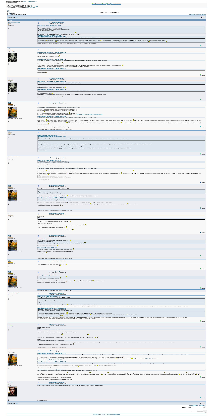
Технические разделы (15, 12)
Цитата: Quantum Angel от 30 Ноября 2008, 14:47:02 (49, 25)
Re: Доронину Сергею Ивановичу (56, 22)
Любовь (9, 48)
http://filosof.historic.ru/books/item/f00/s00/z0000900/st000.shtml (89, 114)
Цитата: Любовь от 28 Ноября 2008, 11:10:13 (47, 135)
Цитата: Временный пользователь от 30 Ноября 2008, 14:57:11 (51, 81)
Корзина (13, 13)
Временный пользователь (14, 22)
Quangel (9, 102)
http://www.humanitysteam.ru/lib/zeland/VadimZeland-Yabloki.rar (50, 359)
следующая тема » (202, 14)
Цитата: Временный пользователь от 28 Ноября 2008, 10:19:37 (52, 136)
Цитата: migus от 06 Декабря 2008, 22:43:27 (47, 238)
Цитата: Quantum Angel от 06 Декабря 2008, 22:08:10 (49, 296)
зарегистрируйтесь (32, 1)
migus (9, 213)
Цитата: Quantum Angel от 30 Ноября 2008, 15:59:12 (49, 160)
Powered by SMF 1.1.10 (98, 414)
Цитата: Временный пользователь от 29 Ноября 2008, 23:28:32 (52, 26)
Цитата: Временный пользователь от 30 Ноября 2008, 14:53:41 (51, 52)
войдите (24, 1)
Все (17, 17)
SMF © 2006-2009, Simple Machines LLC (111, 414)
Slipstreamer (10, 382)
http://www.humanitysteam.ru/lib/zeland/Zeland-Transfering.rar (146, 358)
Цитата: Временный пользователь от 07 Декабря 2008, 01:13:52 (51, 353)
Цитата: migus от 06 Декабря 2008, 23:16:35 (47, 275)
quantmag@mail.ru (31, 7)
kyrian (9, 131)
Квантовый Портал (13, 10)
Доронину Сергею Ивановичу (19, 14)
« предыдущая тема (193, 14)
